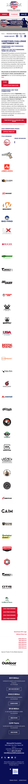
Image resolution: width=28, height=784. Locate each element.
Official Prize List (8, 132)
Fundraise (14, 14)
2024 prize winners (9, 618)
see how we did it (14, 689)
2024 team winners (9, 615)
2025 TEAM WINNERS (9, 608)
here (2, 77)
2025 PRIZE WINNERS (9, 612)
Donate (4, 14)
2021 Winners (23, 640)
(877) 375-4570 (16, 751)
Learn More (14, 703)
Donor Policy (23, 780)
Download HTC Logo (20, 632)
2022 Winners (23, 642)
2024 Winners (23, 646)
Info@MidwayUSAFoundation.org (14, 753)
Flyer (5, 82)
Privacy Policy (13, 780)
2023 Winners (23, 644)
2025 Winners (23, 648)
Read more (14, 718)
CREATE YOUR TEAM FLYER (10, 85)
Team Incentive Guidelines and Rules (14, 120)
